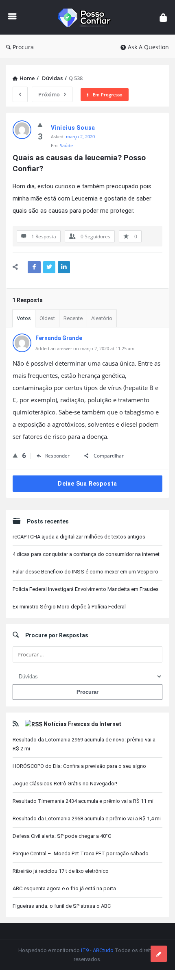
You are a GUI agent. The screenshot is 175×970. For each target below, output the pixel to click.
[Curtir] (40, 124)
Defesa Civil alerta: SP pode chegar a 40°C (62, 836)
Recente (73, 318)
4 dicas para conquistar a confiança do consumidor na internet (86, 554)
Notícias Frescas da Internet (82, 724)
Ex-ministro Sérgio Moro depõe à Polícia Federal (69, 607)
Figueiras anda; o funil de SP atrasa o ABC (62, 906)
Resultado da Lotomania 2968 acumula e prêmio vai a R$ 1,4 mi (87, 818)
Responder (57, 455)
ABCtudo (103, 950)
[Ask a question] (159, 954)
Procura (23, 47)
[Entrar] (163, 17)
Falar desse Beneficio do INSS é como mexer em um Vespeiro (85, 572)
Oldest (47, 318)
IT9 (85, 950)
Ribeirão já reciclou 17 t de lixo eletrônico (61, 871)
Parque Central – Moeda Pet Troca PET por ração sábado (81, 853)
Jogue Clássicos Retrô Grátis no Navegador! (65, 783)
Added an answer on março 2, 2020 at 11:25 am (84, 348)
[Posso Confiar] (88, 17)
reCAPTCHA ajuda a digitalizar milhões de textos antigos (79, 537)
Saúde (66, 145)
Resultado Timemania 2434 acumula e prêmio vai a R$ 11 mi (83, 801)
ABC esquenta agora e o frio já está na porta (64, 888)
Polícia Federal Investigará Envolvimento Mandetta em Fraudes (86, 589)
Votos (24, 318)
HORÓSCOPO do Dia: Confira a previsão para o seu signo (79, 766)
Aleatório (101, 318)
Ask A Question (148, 47)
